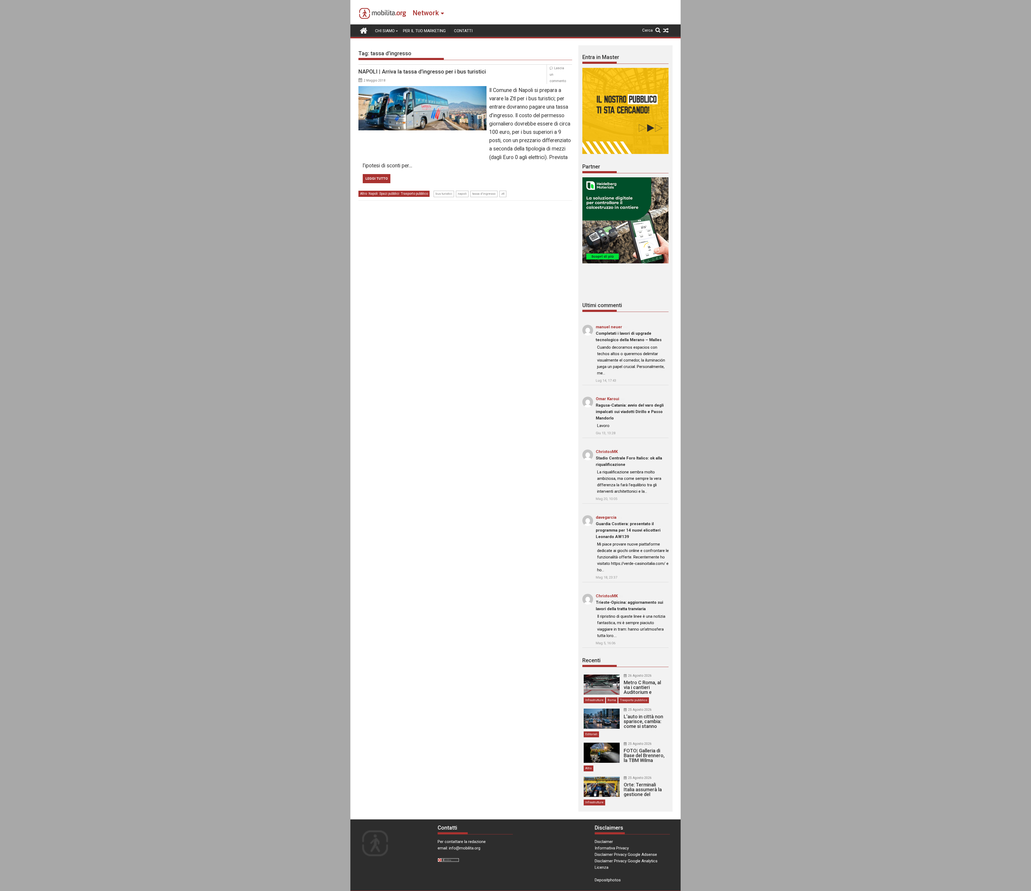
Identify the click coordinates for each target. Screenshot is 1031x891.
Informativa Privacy (612, 848)
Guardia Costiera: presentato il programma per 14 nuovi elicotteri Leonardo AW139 (628, 530)
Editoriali (591, 734)
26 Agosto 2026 (640, 676)
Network (426, 13)
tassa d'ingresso (484, 194)
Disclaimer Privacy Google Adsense (626, 854)
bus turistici (443, 194)
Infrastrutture (594, 700)
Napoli (373, 194)
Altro (363, 194)
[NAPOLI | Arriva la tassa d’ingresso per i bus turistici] (422, 89)
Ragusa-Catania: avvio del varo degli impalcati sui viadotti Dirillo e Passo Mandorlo (630, 412)
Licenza (601, 867)
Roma (612, 700)
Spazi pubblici (389, 194)
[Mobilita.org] (364, 30)
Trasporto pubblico (414, 194)
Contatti (463, 30)
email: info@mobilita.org (459, 848)
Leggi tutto (376, 178)
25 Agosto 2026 (640, 710)
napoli (462, 194)
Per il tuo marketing (424, 30)
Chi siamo (385, 30)
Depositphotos (608, 880)
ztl (502, 194)
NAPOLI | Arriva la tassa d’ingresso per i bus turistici (422, 71)
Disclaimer (604, 841)
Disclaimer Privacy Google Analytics (626, 861)
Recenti (591, 660)
